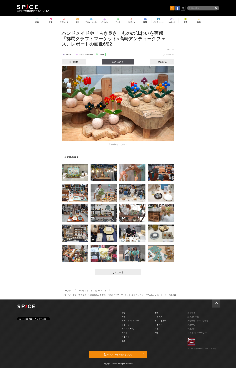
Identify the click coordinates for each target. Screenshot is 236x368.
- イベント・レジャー (130, 320)
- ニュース (157, 316)
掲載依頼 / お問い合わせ (198, 320)
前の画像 (73, 61)
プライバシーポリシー (197, 332)
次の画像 (162, 61)
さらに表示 (118, 272)
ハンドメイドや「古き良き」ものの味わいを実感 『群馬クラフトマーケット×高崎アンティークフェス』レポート (112, 294)
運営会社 (191, 312)
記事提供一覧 (193, 316)
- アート (124, 332)
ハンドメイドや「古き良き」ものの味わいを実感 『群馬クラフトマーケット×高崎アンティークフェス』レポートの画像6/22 (115, 38)
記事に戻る (118, 61)
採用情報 (191, 324)
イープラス (68, 290)
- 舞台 (123, 316)
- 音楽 (123, 312)
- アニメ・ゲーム (128, 328)
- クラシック (126, 324)
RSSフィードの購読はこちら (119, 354)
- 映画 (123, 340)
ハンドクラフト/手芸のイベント (92, 290)
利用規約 (191, 328)
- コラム (156, 328)
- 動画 (155, 312)
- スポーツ (125, 336)
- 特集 (155, 332)
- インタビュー (159, 320)
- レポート (157, 324)
